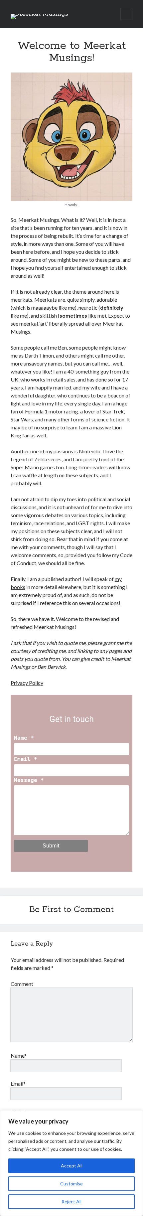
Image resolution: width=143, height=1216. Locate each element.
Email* (18, 1083)
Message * (29, 780)
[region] (71, 1163)
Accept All (71, 1165)
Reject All (71, 1201)
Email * (25, 759)
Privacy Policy (27, 683)
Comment (22, 984)
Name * (24, 738)
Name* (19, 1055)
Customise (71, 1183)
